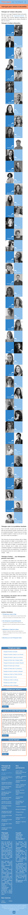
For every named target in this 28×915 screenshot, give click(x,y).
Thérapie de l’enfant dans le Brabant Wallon (13, 660)
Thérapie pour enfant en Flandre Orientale (12, 674)
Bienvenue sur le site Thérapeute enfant (12, 637)
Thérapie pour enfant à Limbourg (10, 679)
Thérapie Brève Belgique (19, 797)
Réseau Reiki (19, 814)
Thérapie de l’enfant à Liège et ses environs (13, 657)
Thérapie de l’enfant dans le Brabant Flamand (13, 663)
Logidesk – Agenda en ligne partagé (21, 777)
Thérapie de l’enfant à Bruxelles (10, 651)
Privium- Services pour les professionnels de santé (20, 792)
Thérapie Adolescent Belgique (21, 781)
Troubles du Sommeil (21, 806)
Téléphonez (4, 602)
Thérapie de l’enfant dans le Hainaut (11, 665)
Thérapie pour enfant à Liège (9, 614)
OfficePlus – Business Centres (21, 822)
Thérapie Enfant (20, 812)
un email (11, 604)
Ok (14, 912)
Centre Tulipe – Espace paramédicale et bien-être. (21, 772)
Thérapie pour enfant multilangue (10, 685)
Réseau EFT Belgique (21, 809)
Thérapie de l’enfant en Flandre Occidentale (13, 671)
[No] (26, 909)
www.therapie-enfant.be (19, 15)
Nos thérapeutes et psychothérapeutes (12, 620)
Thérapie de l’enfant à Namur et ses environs (13, 654)
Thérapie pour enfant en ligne (10, 682)
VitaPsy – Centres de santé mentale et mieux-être (21, 786)
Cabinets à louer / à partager (20, 818)
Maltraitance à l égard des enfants (11, 629)
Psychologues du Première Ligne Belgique (20, 802)
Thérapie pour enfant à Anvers (10, 677)
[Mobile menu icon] (25, 2)
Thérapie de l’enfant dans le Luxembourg (12, 668)
